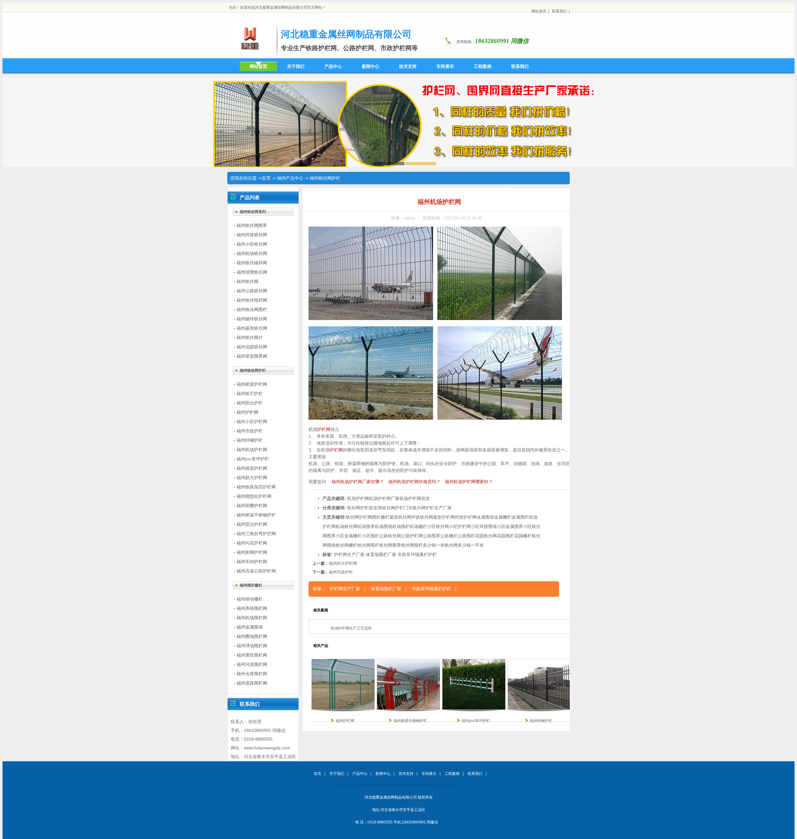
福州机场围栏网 (252, 617)
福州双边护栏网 (252, 524)
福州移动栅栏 (250, 599)
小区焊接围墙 (484, 526)
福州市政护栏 (250, 431)
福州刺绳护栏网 (252, 552)
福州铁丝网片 (250, 337)
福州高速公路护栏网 (256, 571)
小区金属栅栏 (349, 535)
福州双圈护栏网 (252, 505)
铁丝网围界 (390, 545)
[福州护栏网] (343, 708)
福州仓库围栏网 (252, 674)
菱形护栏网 (444, 517)
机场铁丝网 (346, 526)
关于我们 (336, 773)
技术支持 (405, 773)
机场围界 (366, 526)
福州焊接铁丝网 (252, 235)
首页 (266, 178)
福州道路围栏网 (252, 683)
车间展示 (429, 773)
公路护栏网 (412, 535)
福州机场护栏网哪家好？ (469, 481)
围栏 (376, 517)
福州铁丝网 (247, 281)
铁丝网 (352, 517)
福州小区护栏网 (252, 421)
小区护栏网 (460, 526)
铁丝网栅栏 (346, 545)
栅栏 (385, 517)
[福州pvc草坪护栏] (474, 708)
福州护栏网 (247, 412)
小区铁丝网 (438, 526)
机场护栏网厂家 (384, 498)
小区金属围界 (510, 526)
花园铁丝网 (486, 535)
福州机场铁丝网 (252, 253)
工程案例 (452, 773)
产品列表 (250, 197)
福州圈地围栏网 (252, 636)
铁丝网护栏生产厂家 (432, 507)
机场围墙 (383, 526)
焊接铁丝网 (422, 517)
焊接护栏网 (466, 517)
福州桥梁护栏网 (252, 384)
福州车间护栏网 (252, 561)
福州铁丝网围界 (252, 225)
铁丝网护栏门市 (397, 507)
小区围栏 (370, 535)
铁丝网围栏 (368, 545)
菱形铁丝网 (400, 517)
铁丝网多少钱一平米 (464, 545)
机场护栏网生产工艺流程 (351, 628)
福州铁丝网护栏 (325, 178)
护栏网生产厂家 (349, 554)
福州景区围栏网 (252, 655)
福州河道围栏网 (252, 664)
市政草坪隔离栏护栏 (417, 554)
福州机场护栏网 (252, 449)
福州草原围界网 (252, 356)
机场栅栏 (418, 526)
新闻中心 (382, 773)
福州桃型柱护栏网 (254, 496)
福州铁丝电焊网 (252, 300)
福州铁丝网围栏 (252, 309)
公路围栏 (466, 535)
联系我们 (559, 11)
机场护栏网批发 (414, 498)
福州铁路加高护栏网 (256, 487)
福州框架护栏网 (252, 468)
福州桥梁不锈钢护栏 (256, 515)
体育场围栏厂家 (381, 554)
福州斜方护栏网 (252, 477)
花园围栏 (505, 535)
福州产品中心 (290, 178)
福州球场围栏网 (252, 645)
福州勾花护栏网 (252, 543)
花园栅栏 (523, 535)
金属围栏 (520, 517)
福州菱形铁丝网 (252, 328)
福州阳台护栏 (250, 403)
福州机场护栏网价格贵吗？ (414, 481)
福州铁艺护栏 (250, 393)
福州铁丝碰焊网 (252, 263)
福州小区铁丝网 (252, 244)
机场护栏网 (358, 498)
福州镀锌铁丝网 (252, 319)
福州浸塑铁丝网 (252, 272)
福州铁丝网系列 (253, 212)
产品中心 (359, 773)
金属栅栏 (503, 517)
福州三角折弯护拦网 (256, 533)
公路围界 (431, 535)
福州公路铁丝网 (252, 291)
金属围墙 (485, 517)
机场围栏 (401, 526)
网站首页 (538, 11)
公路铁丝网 (390, 535)
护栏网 (323, 429)
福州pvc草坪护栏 (253, 459)
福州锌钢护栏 (250, 440)
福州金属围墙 (250, 627)
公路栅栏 (449, 535)
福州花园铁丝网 (252, 347)
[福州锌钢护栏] (539, 708)
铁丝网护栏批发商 (364, 507)
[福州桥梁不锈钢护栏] (408, 708)
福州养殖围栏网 (252, 608)
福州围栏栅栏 (251, 585)
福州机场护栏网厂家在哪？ (358, 481)
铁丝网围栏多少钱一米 (423, 545)
